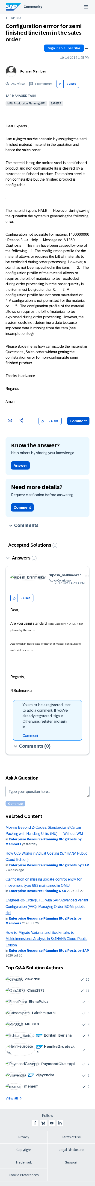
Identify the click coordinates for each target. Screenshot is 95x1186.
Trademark (23, 1162)
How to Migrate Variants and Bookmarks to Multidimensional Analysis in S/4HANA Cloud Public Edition (46, 939)
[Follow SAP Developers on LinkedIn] (60, 1123)
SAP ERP (56, 103)
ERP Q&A (15, 18)
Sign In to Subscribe (64, 48)
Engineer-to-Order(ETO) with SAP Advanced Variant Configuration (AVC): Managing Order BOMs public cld (47, 906)
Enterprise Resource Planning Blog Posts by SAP (49, 865)
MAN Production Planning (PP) (26, 103)
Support (71, 1162)
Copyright (23, 1150)
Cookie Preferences (24, 1175)
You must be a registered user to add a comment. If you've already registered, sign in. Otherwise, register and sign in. (47, 716)
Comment (78, 421)
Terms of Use (71, 1137)
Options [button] (86, 49)
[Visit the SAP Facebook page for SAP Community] (35, 1123)
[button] (60, 84)
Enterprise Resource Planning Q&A (37, 891)
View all (12, 1098)
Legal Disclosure (71, 1150)
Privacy (23, 1137)
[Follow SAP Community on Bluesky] (43, 1123)
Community (33, 6)
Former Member (33, 71)
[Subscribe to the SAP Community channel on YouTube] (51, 1123)
